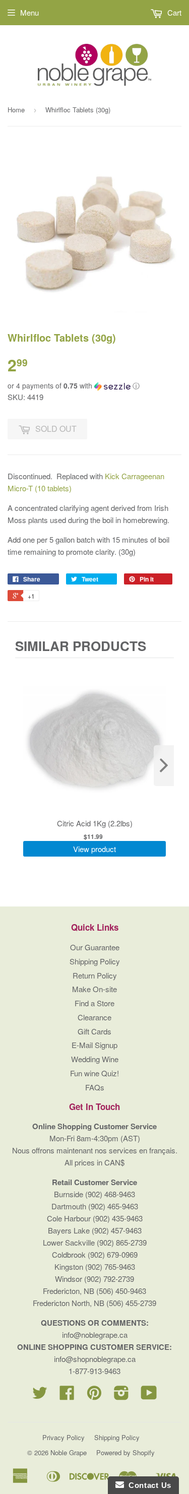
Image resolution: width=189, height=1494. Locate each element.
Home (16, 109)
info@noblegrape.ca (95, 1334)
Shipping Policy (95, 961)
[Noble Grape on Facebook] (67, 1395)
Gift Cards (94, 1031)
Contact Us (147, 1485)
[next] (164, 765)
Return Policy (95, 975)
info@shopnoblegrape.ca (95, 1358)
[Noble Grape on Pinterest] (94, 1395)
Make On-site (94, 989)
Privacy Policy (63, 1437)
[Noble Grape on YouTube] (149, 1395)
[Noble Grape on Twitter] (39, 1395)
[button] (94, 385)
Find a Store (94, 1003)
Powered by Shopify (125, 1452)
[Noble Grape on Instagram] (121, 1395)
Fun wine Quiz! (94, 1073)
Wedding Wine (94, 1059)
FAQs (94, 1087)
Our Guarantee (94, 947)
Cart (173, 12)
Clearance (94, 1017)
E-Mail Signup (94, 1045)
